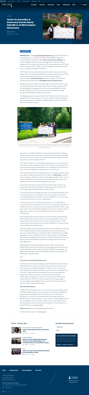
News (58, 4)
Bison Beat (34, 1)
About (4, 370)
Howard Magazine (26, 1)
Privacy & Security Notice (8, 377)
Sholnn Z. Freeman (11, 31)
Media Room (66, 4)
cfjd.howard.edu (42, 312)
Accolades (34, 4)
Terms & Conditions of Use (8, 379)
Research (42, 4)
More (73, 4)
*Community (59, 327)
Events (18, 1)
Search (85, 4)
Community (51, 4)
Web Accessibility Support (8, 375)
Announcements (11, 1)
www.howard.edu (38, 305)
